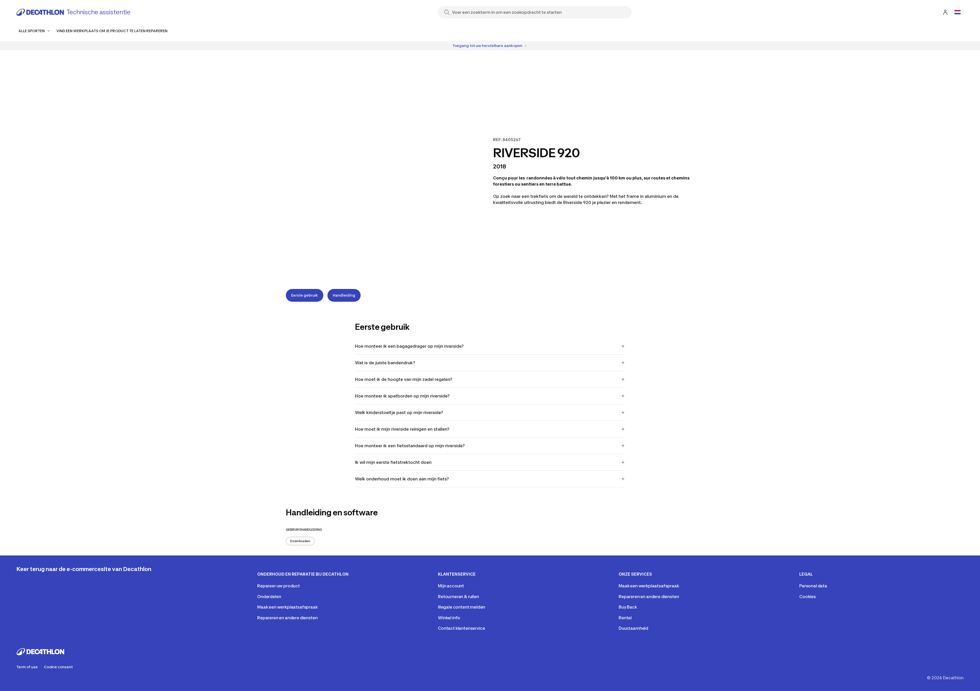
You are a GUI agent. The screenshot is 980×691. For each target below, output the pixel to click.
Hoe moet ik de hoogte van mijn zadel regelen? (403, 379)
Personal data (813, 585)
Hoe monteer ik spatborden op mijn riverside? (402, 395)
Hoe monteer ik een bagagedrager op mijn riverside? (409, 346)
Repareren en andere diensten (287, 617)
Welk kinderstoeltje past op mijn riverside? (399, 412)
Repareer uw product (278, 585)
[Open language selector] (957, 12)
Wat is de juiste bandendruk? (385, 362)
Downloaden (300, 541)
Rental (625, 617)
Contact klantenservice (461, 628)
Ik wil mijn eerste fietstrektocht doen (393, 462)
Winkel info (449, 617)
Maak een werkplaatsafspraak (287, 607)
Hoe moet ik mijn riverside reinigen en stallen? (402, 429)
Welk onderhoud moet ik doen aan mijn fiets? (402, 478)
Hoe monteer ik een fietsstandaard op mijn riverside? (410, 445)
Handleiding (344, 295)
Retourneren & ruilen (458, 596)
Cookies (807, 596)
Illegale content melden (461, 607)
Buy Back (628, 607)
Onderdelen (269, 596)
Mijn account (451, 585)
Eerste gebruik (304, 295)
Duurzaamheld (633, 628)
